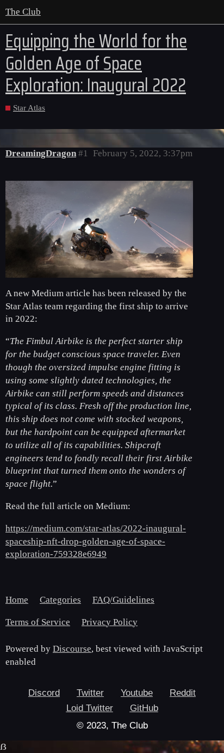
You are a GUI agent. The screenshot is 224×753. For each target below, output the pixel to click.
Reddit (183, 693)
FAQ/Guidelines (123, 600)
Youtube (137, 693)
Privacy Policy (110, 622)
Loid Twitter (89, 708)
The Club (23, 12)
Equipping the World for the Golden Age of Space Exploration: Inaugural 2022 (96, 63)
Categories (60, 600)
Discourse (72, 649)
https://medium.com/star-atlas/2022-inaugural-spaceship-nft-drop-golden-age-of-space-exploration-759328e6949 (95, 541)
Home (16, 600)
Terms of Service (37, 622)
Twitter (90, 693)
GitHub (144, 708)
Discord (44, 693)
